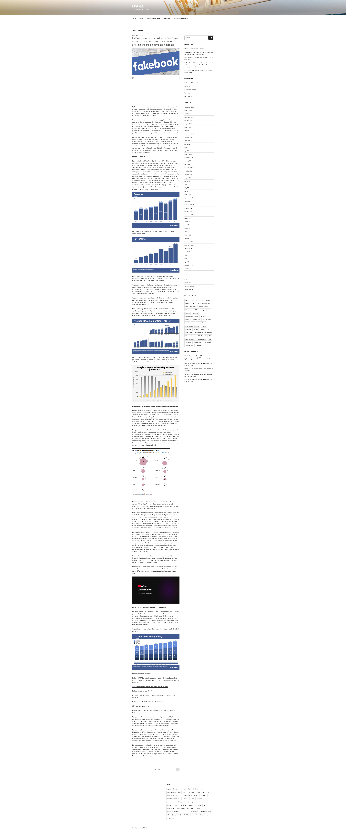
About (141, 18)
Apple (187, 300)
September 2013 (189, 245)
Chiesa (187, 303)
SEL (210, 339)
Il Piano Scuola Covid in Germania (194, 48)
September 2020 (189, 107)
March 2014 (188, 235)
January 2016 (188, 161)
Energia (203, 310)
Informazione (189, 326)
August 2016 (188, 140)
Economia (193, 306)
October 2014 (188, 211)
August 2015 (188, 178)
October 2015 (188, 171)
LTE (209, 329)
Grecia (187, 323)
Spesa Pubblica (197, 342)
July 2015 (187, 181)
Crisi (186, 306)
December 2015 (189, 164)
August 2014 (188, 218)
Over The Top (164, 165)
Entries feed (187, 282)
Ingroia (197, 326)
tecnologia (208, 342)
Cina (193, 303)
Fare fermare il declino (191, 316)
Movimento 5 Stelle (196, 336)
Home (134, 18)
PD (206, 336)
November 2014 (189, 208)
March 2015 (188, 194)
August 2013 (188, 248)
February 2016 (188, 157)
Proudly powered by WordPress (141, 828)
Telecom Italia (189, 345)
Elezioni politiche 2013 (191, 310)
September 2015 (189, 174)
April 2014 (187, 231)
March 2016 (188, 154)
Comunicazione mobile (203, 303)
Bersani (202, 300)
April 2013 (187, 262)
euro (208, 310)
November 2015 (189, 167)
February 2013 (188, 265)
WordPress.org (188, 289)
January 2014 (188, 238)
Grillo (193, 323)
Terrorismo (199, 345)
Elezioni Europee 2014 (204, 306)
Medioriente (208, 332)
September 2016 (189, 137)
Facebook (195, 313)
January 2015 (188, 201)
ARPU (167, 313)
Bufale (208, 300)
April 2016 (187, 151)
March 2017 (187, 127)
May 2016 (187, 147)
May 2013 (187, 258)
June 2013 (187, 255)
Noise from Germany (153, 18)
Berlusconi (194, 300)
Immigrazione (201, 323)
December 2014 (189, 204)
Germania (203, 316)
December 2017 (189, 117)
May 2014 (187, 228)
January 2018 (188, 113)
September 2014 (189, 215)
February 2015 (188, 198)
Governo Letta (196, 319)
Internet (204, 326)
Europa (187, 313)
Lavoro (195, 329)
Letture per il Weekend (181, 18)
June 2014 (187, 225)
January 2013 (188, 268)
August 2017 (188, 124)
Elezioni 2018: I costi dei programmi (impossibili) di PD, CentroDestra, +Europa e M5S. (197, 358)
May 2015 (187, 188)
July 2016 (187, 144)
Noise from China (189, 86)
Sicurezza (188, 342)
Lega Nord (203, 329)
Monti (187, 336)
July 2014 (187, 221)
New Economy (145, 174)
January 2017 (188, 130)
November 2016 (189, 134)
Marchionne (188, 332)
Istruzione (188, 329)
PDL (210, 336)
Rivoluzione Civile (201, 339)
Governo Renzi (206, 319)
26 (159, 769)
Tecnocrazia (166, 18)
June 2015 (187, 184)
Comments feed (189, 286)
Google (187, 319)
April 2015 (187, 191)
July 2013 (187, 252)
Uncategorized (188, 96)
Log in (186, 279)
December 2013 (189, 242)
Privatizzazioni (189, 339)
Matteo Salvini (199, 332)
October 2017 (188, 120)
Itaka (138, 6)
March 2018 (188, 110)
